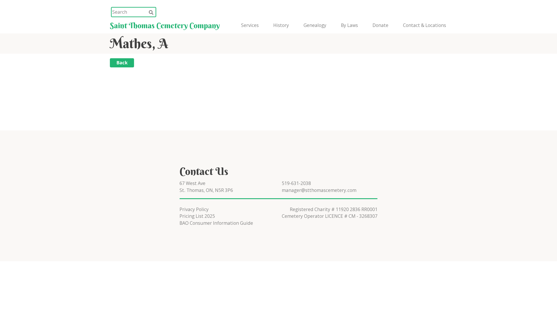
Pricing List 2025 (197, 216)
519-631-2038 (296, 183)
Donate (380, 25)
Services (250, 25)
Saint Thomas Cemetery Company (165, 25)
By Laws (349, 25)
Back (122, 63)
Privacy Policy (194, 209)
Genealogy (315, 25)
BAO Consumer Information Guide (216, 223)
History (281, 25)
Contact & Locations (424, 25)
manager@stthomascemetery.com (319, 190)
